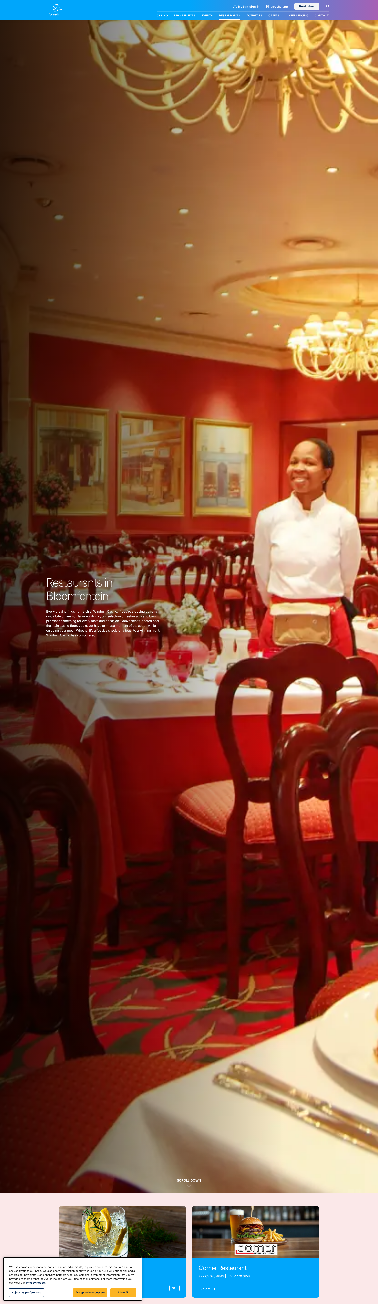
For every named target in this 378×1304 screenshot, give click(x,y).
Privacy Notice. (36, 1282)
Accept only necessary (90, 1292)
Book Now (307, 6)
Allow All (123, 1292)
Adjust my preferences (26, 1292)
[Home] (56, 10)
